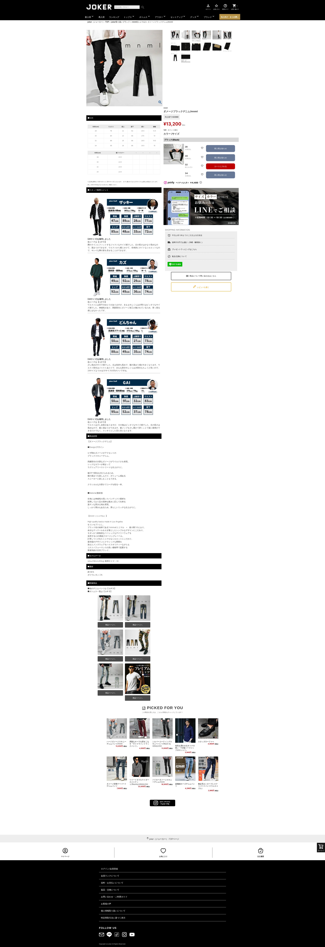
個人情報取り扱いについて (113, 910)
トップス (129, 16)
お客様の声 (106, 903)
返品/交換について (179, 256)
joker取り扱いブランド (120, 22)
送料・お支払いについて (112, 882)
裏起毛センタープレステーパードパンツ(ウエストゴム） (208, 786)
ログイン (208, 7)
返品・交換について (110, 889)
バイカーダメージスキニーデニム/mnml (162, 781)
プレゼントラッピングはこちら (184, 249)
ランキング (114, 17)
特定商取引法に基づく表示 (113, 917)
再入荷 (102, 17)
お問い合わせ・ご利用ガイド (114, 896)
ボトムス (144, 16)
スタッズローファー (206, 741)
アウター (160, 16)
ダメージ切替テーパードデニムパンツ (116, 785)
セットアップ (178, 16)
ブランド (209, 16)
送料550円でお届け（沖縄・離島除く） (188, 242)
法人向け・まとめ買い (230, 17)
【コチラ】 (102, 242)
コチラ (111, 588)
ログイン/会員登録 (109, 868)
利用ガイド (225, 7)
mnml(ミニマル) (138, 22)
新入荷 (89, 16)
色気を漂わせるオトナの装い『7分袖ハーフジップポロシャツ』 (185, 748)
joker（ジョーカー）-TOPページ (164, 839)
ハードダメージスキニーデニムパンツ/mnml (116, 742)
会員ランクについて (110, 875)
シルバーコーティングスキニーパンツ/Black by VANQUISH (162, 743)
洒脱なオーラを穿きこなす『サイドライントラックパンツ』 (139, 743)
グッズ (194, 16)
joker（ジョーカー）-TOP (98, 22)
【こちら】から (103, 184)
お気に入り (216, 7)
